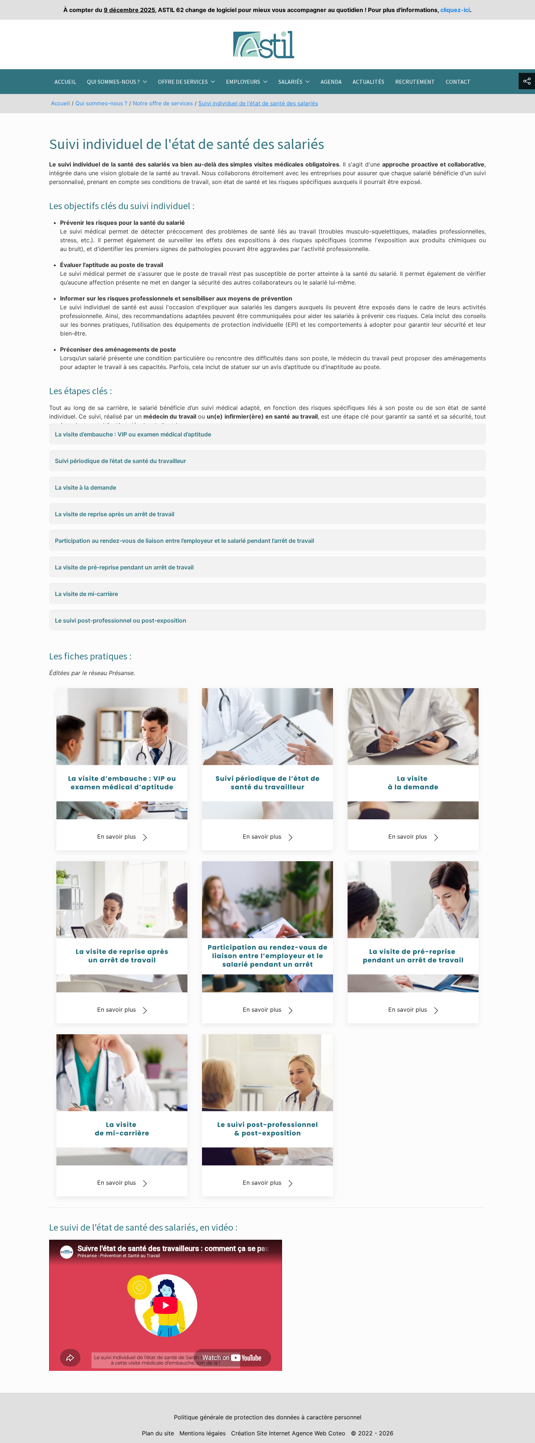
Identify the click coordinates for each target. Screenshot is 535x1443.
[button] (527, 81)
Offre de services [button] (183, 81)
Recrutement (415, 81)
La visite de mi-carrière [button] (86, 593)
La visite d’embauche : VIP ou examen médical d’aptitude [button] (133, 434)
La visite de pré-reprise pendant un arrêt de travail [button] (124, 567)
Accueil (65, 81)
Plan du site (158, 1433)
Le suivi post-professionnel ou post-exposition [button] (120, 620)
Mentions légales (202, 1433)
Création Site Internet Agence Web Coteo (288, 1433)
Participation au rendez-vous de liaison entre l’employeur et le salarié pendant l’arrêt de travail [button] (184, 540)
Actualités (368, 81)
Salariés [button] (290, 81)
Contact (458, 81)
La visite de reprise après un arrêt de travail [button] (114, 514)
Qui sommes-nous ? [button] (113, 81)
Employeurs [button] (243, 81)
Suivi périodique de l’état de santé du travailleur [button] (120, 460)
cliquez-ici (455, 9)
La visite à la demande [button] (85, 487)
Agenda (331, 81)
